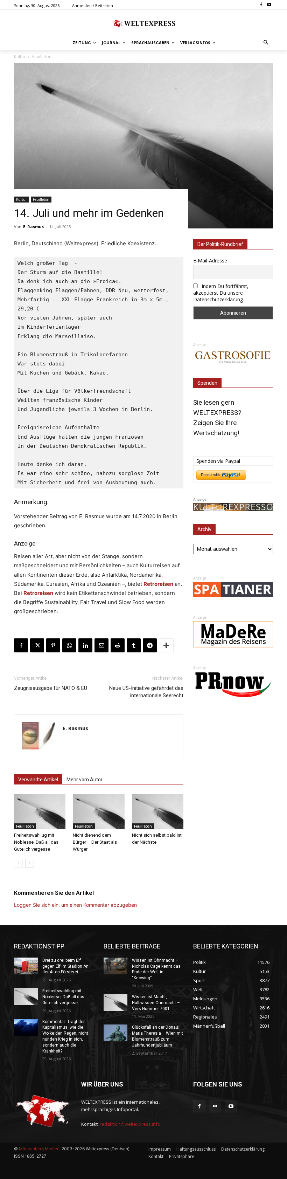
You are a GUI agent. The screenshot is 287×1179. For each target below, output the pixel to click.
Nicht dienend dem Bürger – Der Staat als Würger (95, 842)
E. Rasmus (33, 226)
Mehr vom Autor (84, 779)
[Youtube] (269, 5)
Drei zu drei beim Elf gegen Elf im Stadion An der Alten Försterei (65, 966)
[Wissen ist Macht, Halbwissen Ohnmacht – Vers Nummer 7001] (115, 1002)
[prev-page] (18, 863)
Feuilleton (41, 199)
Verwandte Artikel (38, 779)
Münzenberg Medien (39, 1148)
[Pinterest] (53, 645)
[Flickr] (215, 1106)
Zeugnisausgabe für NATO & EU (50, 688)
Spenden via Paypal (218, 461)
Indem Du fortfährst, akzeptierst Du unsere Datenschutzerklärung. (220, 293)
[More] (166, 645)
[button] (266, 43)
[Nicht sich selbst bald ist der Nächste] (157, 811)
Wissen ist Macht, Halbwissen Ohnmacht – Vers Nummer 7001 (156, 1002)
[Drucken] (118, 645)
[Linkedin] (85, 645)
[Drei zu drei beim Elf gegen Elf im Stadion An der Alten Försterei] (26, 966)
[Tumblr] (134, 645)
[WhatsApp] (69, 645)
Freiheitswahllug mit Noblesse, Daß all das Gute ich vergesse (36, 842)
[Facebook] (261, 5)
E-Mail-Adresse (210, 260)
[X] (37, 645)
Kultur (21, 199)
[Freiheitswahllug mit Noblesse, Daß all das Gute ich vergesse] (39, 811)
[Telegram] (150, 645)
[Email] (101, 645)
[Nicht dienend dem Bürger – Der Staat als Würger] (98, 811)
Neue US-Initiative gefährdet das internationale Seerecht (146, 692)
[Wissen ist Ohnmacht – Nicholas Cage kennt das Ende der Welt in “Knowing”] (115, 966)
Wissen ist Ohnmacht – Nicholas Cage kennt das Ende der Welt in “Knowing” (156, 969)
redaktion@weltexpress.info (130, 1124)
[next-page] (29, 863)
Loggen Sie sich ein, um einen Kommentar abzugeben (75, 905)
